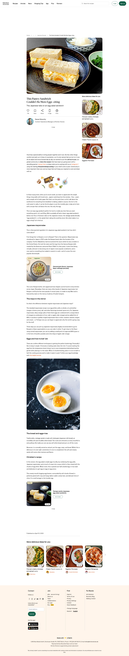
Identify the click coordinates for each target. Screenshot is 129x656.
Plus (50, 605)
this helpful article (35, 355)
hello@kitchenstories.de (91, 641)
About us (50, 596)
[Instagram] (32, 599)
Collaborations (51, 601)
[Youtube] (37, 599)
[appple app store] (36, 624)
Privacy (69, 598)
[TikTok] (35, 599)
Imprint (69, 594)
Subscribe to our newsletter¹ (33, 604)
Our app (49, 603)
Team (49, 598)
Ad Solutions (90, 594)
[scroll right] (105, 554)
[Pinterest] (40, 599)
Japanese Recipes (41, 35)
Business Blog (90, 596)
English (75, 611)
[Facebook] (29, 599)
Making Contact (90, 598)
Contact (69, 603)
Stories (28, 35)
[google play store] (36, 628)
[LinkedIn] (43, 599)
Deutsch (69, 611)
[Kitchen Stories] (6, 3)
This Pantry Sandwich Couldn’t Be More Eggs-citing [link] (61, 35)
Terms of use (70, 596)
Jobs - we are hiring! (53, 594)
